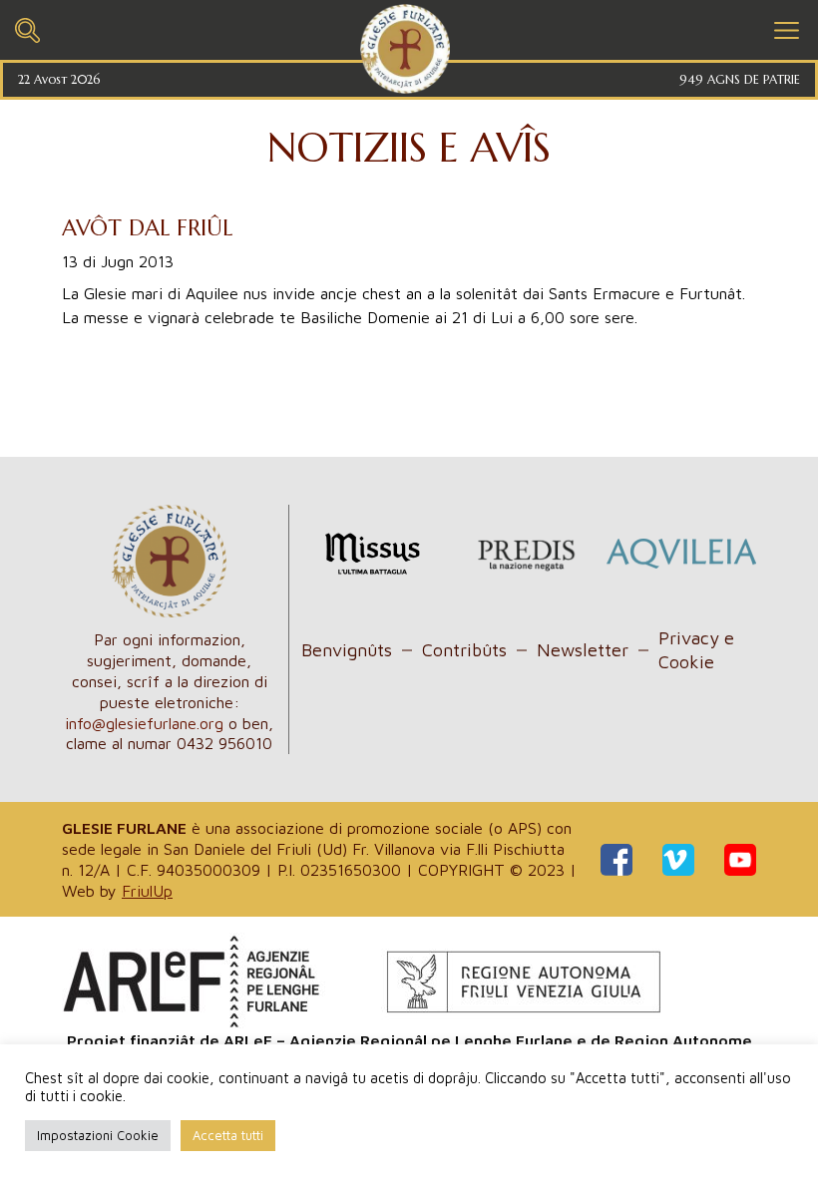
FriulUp (147, 891)
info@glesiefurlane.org (144, 723)
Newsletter (582, 649)
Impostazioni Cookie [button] (98, 1135)
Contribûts (464, 649)
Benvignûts (346, 649)
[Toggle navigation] (27, 27)
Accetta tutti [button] (228, 1135)
